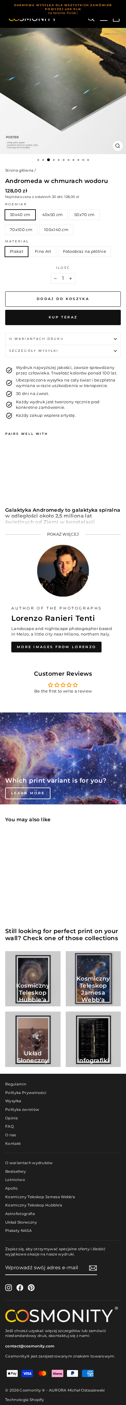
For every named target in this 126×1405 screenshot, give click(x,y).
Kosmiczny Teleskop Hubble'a (33, 1205)
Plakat (16, 251)
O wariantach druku (36, 339)
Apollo (11, 1188)
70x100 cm (21, 229)
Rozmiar (16, 204)
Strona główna (19, 170)
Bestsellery (15, 1171)
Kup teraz (63, 317)
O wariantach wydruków (29, 1162)
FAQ (9, 1126)
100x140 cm (56, 229)
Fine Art (43, 251)
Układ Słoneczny (21, 1222)
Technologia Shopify (24, 1399)
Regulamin (15, 1084)
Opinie (11, 1118)
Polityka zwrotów (22, 1109)
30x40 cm (20, 214)
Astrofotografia (20, 1213)
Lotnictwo (15, 1179)
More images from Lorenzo (56, 647)
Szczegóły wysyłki (34, 351)
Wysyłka (13, 1101)
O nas (10, 1135)
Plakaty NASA (18, 1230)
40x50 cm (52, 214)
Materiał (17, 241)
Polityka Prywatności (25, 1092)
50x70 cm (84, 214)
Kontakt (13, 1143)
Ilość (63, 268)
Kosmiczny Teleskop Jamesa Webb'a (40, 1196)
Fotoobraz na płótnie (84, 251)
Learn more (28, 793)
